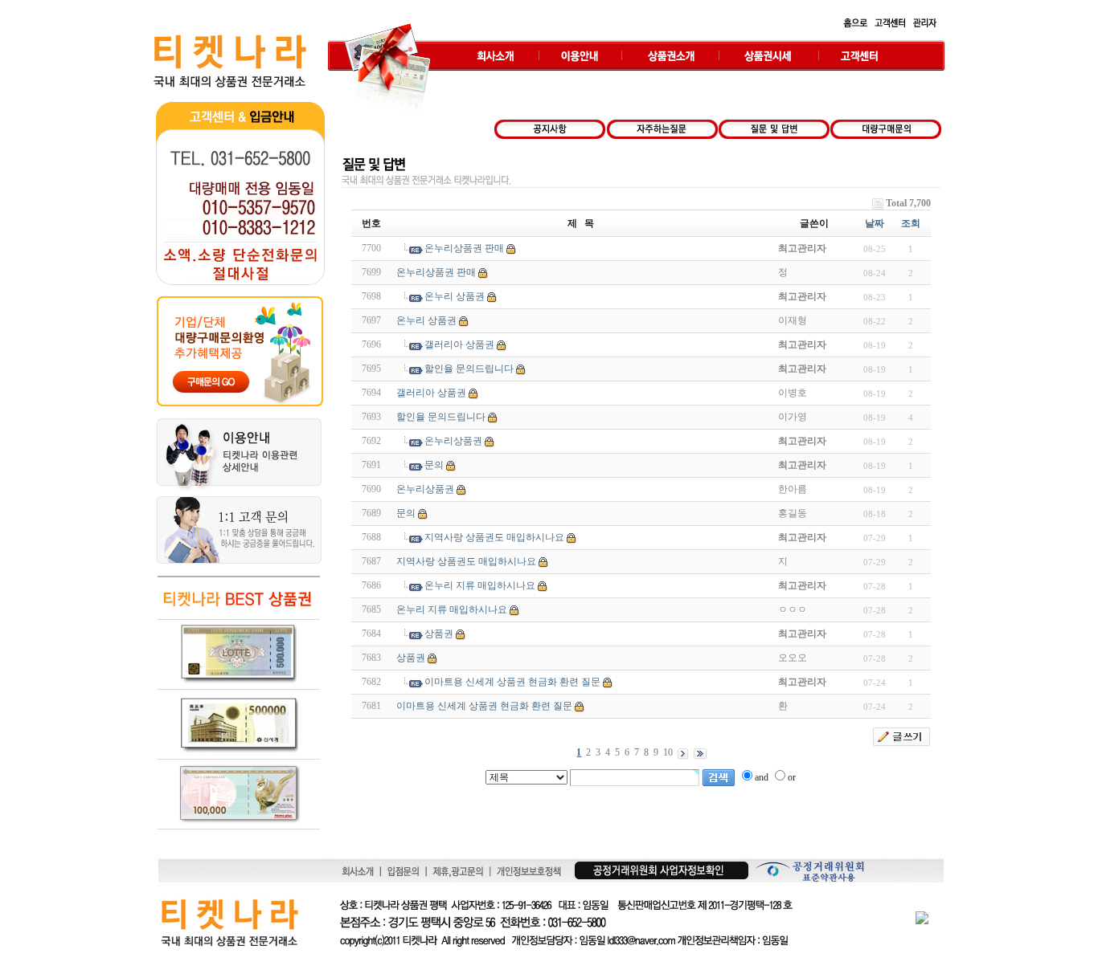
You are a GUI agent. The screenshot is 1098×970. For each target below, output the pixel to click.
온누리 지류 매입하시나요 (479, 585)
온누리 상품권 (454, 296)
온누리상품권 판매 (464, 248)
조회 (910, 223)
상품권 (438, 633)
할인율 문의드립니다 (469, 368)
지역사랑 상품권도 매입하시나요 (494, 537)
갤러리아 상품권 (459, 344)
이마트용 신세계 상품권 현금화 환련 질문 (512, 681)
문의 (434, 465)
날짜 (874, 223)
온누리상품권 (453, 440)
